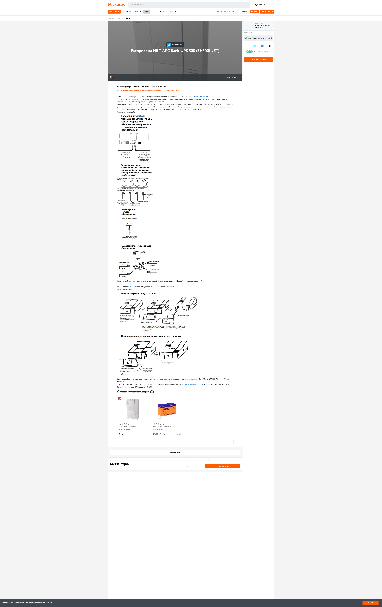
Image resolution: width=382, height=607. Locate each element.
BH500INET (125, 429)
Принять (370, 603)
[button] (195, 464)
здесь (125, 381)
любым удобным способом (192, 384)
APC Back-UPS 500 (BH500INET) (203, 96)
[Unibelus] (116, 5)
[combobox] (189, 5)
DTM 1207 (131, 286)
